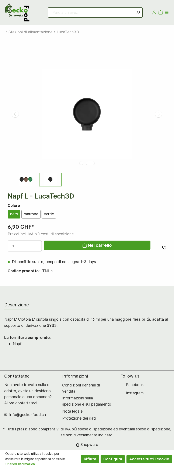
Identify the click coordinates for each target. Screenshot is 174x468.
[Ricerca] (138, 12)
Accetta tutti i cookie (149, 459)
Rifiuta (90, 459)
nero (14, 214)
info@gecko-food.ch (27, 414)
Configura (112, 459)
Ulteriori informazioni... (21, 464)
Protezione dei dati (79, 418)
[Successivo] (158, 114)
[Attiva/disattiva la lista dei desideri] (164, 247)
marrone (31, 214)
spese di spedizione (95, 429)
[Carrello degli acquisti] (160, 12)
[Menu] (167, 12)
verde (49, 214)
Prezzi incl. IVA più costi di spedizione (41, 234)
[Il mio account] (154, 12)
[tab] (16, 305)
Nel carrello (99, 245)
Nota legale (72, 411)
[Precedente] (15, 114)
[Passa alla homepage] (17, 12)
